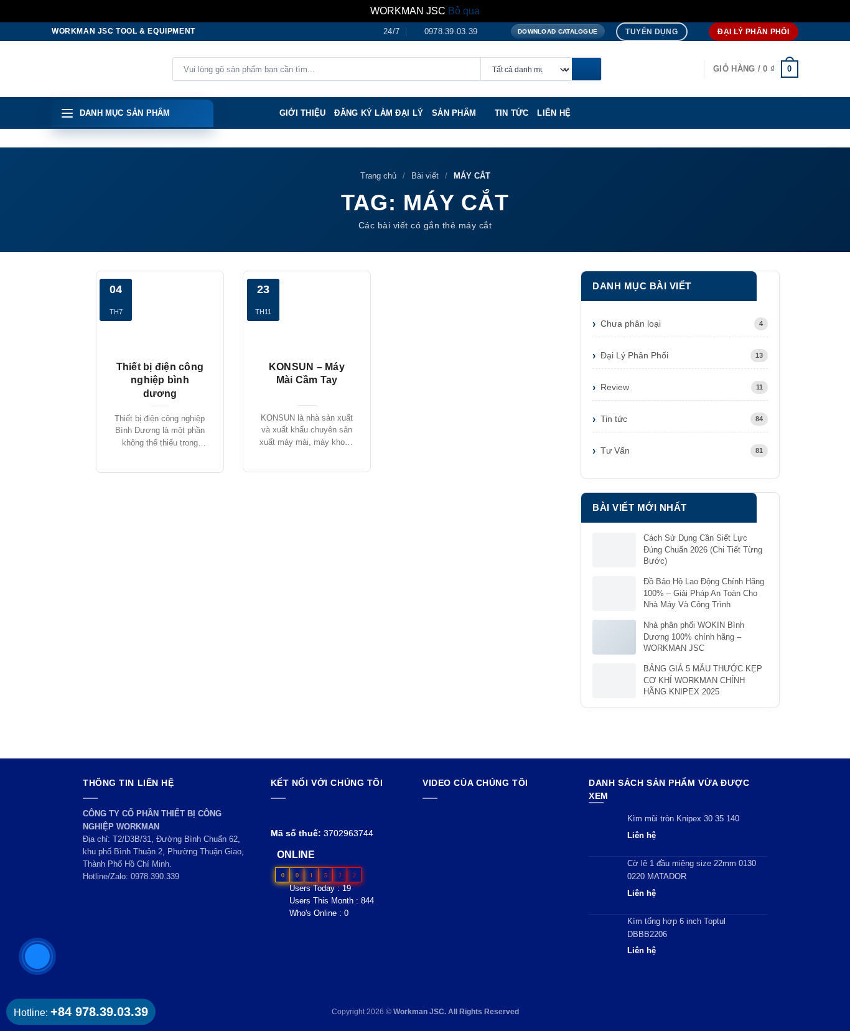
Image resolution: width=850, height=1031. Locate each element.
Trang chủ (378, 175)
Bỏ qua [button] (464, 11)
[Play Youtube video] (494, 848)
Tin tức (512, 113)
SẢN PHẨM (454, 113)
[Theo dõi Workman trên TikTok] (306, 813)
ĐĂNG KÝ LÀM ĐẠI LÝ (378, 113)
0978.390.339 (155, 876)
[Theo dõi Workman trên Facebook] (278, 813)
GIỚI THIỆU (302, 113)
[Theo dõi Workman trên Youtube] (292, 813)
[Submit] (586, 70)
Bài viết (425, 175)
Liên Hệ (554, 113)
